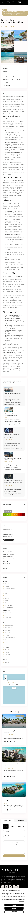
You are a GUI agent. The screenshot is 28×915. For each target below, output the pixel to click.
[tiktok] (10, 886)
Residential (5, 13)
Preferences (14, 911)
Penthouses (7, 402)
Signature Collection (17, 13)
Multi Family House (8, 423)
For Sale (5, 9)
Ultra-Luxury (17, 404)
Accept (14, 905)
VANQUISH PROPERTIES (17, 826)
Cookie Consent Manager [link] (7, 890)
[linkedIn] (14, 886)
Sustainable (12, 14)
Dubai (19, 400)
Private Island (22, 11)
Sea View (10, 13)
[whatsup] (6, 886)
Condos (12, 421)
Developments (10, 11)
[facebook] (2, 886)
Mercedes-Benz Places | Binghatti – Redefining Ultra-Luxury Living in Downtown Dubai (12, 436)
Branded (5, 11)
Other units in (7, 381)
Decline (14, 908)
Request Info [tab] (7, 820)
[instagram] (17, 886)
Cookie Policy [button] (13, 899)
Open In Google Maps (8, 539)
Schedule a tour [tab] (20, 820)
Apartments (12, 399)
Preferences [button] (21, 901)
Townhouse (13, 448)
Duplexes (6, 445)
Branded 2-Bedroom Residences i (16, 681)
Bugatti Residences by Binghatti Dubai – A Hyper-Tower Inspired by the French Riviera (13, 482)
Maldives (16, 11)
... (23, 738)
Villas (16, 14)
